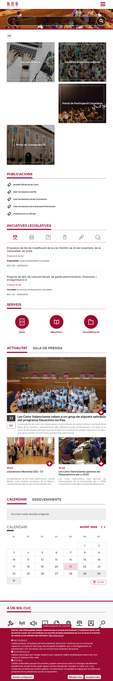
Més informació (56, 635)
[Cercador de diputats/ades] (102, 624)
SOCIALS (18, 660)
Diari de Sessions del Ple (24, 192)
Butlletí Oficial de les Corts (25, 184)
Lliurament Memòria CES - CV (25, 471)
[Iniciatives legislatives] (79, 624)
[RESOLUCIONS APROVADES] (65, 238)
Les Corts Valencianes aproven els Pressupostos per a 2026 (79, 473)
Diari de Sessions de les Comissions (30, 199)
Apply (101, 20)
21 (70, 566)
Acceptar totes (93, 677)
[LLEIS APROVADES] (31, 238)
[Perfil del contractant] (91, 624)
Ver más (101, 412)
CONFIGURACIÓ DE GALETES (56, 626)
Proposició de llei (15, 256)
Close (99, 628)
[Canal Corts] (22, 624)
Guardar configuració (23, 677)
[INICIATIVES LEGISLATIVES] (15, 238)
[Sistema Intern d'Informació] (33, 624)
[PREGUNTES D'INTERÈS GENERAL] (48, 238)
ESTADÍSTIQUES (22, 652)
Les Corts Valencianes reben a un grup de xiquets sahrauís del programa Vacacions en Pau (62, 418)
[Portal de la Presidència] (10, 624)
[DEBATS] (98, 238)
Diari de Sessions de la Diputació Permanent (34, 206)
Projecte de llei (14, 285)
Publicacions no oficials (24, 213)
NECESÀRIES (20, 640)
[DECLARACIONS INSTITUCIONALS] (81, 238)
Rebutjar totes (75, 677)
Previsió (100, 582)
